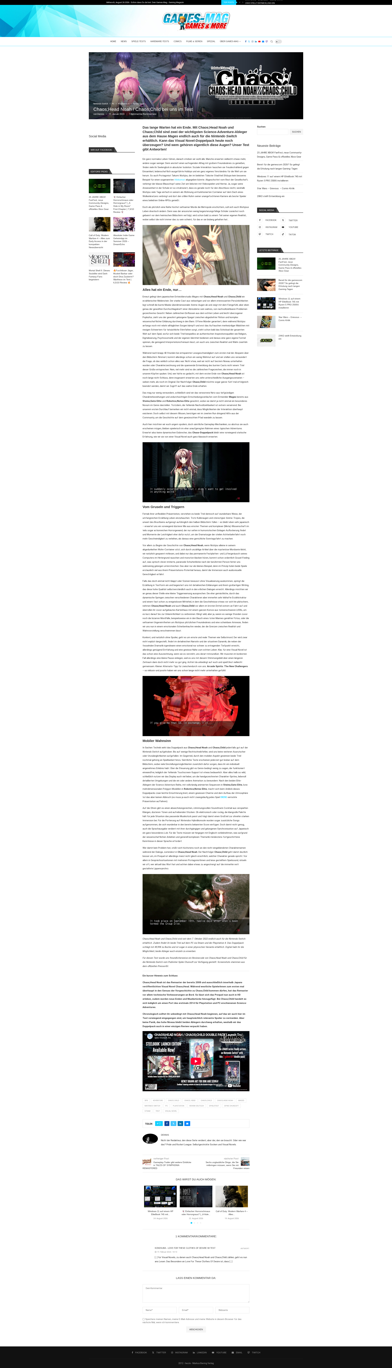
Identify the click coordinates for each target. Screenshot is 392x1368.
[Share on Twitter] (173, 1123)
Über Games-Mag (229, 41)
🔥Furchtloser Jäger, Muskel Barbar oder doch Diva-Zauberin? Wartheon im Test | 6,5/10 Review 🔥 (123, 276)
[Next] (243, 2)
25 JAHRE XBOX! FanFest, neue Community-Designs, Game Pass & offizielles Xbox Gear (290, 265)
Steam (147, 1111)
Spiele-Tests (138, 41)
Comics (178, 41)
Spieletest (214, 1106)
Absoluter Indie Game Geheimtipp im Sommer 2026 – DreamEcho (123, 240)
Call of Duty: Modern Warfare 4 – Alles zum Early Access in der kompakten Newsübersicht (99, 241)
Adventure (158, 1101)
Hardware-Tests (159, 41)
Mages (241, 1101)
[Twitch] (267, 41)
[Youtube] (259, 41)
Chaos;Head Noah (225, 1101)
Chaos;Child (206, 1101)
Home (113, 41)
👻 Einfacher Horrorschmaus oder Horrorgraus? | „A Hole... (277, 3)
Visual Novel (171, 1111)
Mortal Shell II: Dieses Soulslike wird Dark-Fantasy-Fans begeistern (99, 275)
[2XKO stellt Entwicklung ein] (266, 340)
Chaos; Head (190, 1101)
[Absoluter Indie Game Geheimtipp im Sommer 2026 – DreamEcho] (124, 224)
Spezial (211, 41)
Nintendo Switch (152, 1106)
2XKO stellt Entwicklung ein (271, 196)
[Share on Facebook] (166, 1123)
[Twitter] (249, 41)
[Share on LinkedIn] (180, 1123)
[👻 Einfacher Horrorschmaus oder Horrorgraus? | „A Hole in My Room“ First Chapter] (196, 1196)
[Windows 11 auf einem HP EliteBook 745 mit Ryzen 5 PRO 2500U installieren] (160, 1196)
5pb (146, 1101)
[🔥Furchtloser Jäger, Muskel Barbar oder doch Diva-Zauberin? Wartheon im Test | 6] (124, 259)
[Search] (271, 41)
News (124, 41)
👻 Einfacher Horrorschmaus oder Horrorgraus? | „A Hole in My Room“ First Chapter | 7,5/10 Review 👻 (123, 204)
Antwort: (245, 1248)
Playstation (178, 1106)
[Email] (263, 41)
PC (166, 1106)
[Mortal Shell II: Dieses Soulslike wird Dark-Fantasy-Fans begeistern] (99, 259)
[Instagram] (252, 41)
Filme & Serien (194, 41)
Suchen (261, 126)
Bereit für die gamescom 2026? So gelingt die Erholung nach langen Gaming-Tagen (290, 284)
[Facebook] (245, 41)
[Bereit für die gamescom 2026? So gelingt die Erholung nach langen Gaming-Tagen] (266, 285)
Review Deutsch (196, 1106)
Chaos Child (173, 1101)
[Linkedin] (256, 41)
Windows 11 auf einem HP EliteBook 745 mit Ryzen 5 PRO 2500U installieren (289, 303)
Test (158, 1111)
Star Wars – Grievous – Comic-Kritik (275, 188)
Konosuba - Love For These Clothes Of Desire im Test (185, 1248)
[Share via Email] (187, 1123)
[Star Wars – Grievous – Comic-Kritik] (266, 322)
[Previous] (240, 2)
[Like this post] (160, 1123)
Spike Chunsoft (231, 1106)
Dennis (100, 114)
